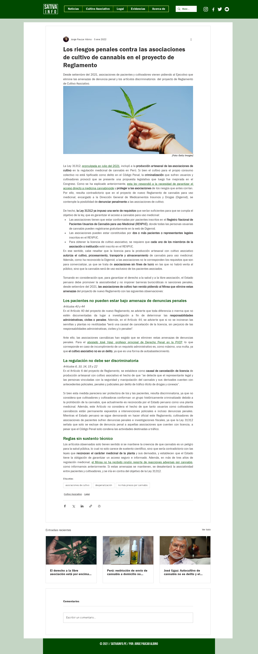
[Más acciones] (191, 39)
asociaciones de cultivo (77, 485)
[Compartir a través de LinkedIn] (82, 506)
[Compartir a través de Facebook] (65, 506)
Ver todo (206, 529)
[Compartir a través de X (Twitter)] (73, 506)
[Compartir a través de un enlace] (90, 506)
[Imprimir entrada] (99, 506)
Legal (87, 494)
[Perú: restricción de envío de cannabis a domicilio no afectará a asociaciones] (128, 550)
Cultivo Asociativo (73, 494)
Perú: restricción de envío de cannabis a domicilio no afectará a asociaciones (127, 572)
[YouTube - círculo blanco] (227, 9)
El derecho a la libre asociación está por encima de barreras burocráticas (69, 572)
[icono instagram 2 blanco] (206, 9)
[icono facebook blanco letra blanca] (213, 9)
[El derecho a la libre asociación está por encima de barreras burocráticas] (71, 550)
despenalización (103, 485)
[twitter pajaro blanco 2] (220, 9)
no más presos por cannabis (133, 485)
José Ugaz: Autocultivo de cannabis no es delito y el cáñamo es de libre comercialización (182, 572)
